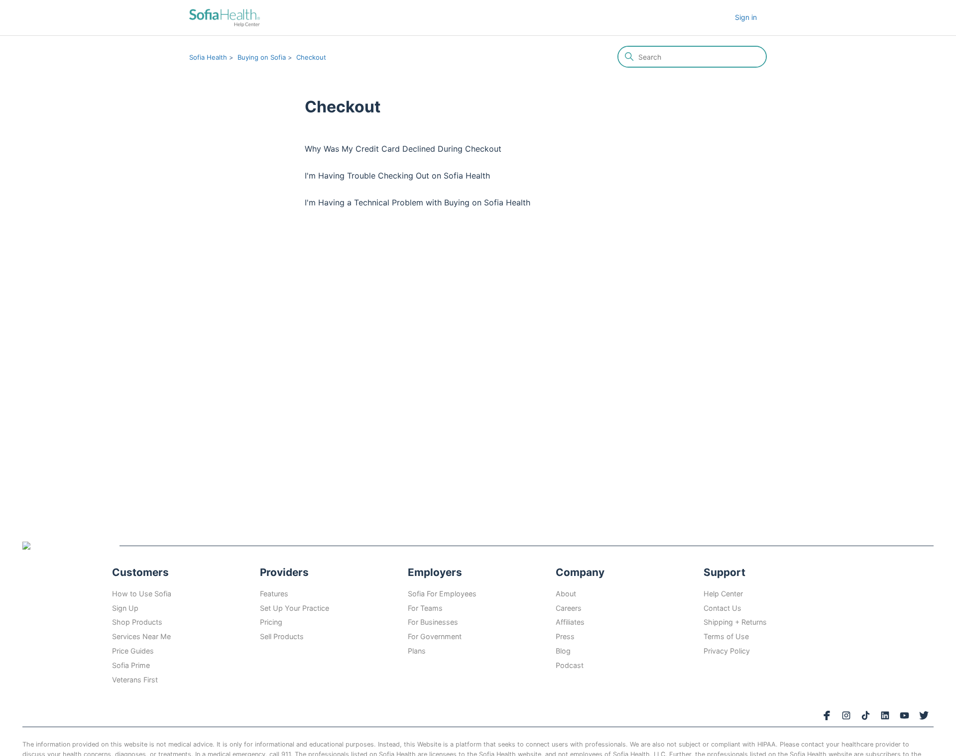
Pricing (271, 622)
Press (565, 636)
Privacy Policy (727, 651)
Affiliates (570, 622)
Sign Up (125, 608)
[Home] (224, 17)
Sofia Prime (131, 665)
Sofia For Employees (442, 593)
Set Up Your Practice (294, 608)
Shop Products (137, 622)
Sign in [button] (746, 17)
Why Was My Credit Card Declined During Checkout (403, 149)
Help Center (723, 593)
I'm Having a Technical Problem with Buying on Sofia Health (417, 202)
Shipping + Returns (735, 622)
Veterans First (135, 679)
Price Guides (133, 651)
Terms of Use (726, 636)
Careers (569, 608)
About (566, 593)
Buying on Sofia (262, 57)
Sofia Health (208, 57)
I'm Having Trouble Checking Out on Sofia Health (397, 176)
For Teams (425, 608)
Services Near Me (141, 636)
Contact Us (722, 608)
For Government (435, 636)
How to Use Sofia (141, 593)
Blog (563, 651)
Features (274, 593)
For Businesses (433, 622)
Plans (417, 651)
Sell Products (282, 636)
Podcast (570, 665)
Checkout (311, 57)
